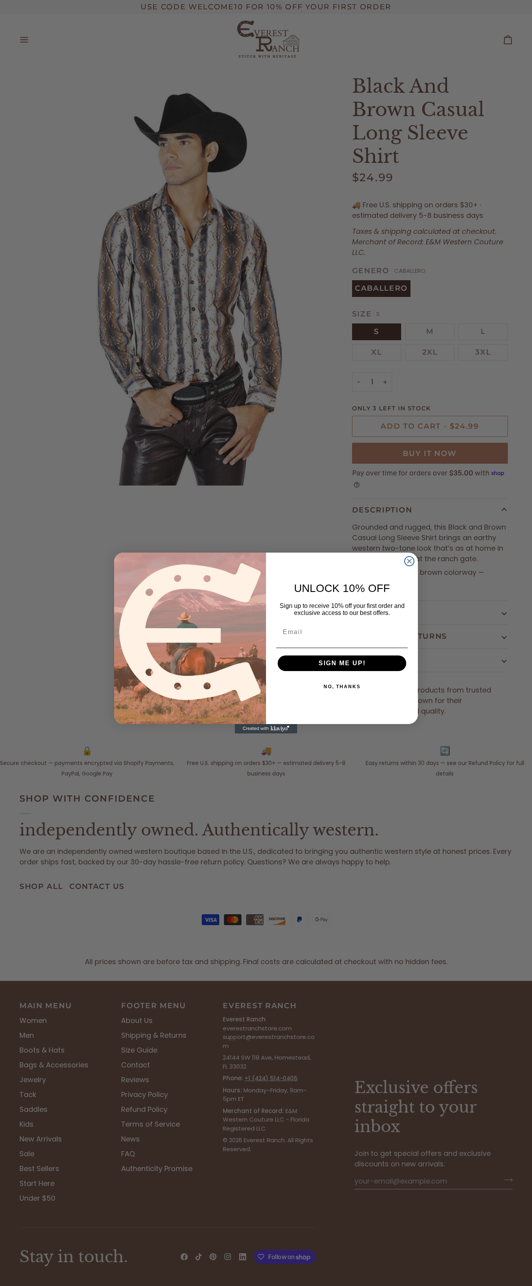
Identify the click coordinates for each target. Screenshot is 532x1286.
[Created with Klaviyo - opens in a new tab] (266, 728)
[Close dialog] (409, 561)
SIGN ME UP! (342, 663)
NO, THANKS (342, 686)
